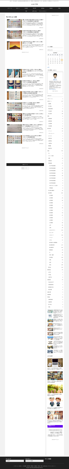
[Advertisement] (25, 59)
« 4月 (48, 67)
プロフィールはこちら (52, 89)
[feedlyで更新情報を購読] (55, 91)
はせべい (55, 79)
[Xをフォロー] (54, 91)
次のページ (25, 164)
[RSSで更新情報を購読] (57, 91)
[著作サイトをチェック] (53, 91)
